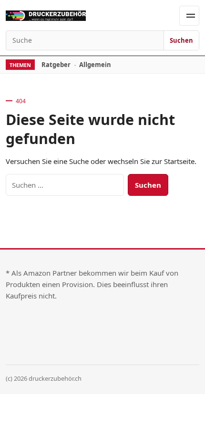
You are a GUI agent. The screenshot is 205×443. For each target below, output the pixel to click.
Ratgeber (56, 64)
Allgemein (95, 64)
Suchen (181, 40)
